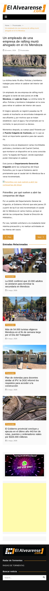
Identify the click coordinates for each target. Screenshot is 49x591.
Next (39, 237)
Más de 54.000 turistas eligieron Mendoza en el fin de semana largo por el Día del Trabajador (23, 332)
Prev (9, 237)
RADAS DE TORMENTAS (13, 565)
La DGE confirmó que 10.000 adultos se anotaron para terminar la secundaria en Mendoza (24, 284)
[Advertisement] (24, 507)
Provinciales (24, 50)
